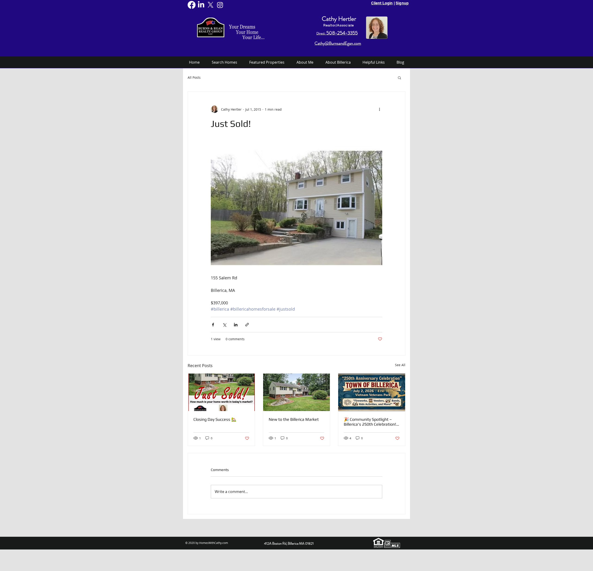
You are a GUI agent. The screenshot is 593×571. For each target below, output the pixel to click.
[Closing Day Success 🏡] (221, 392)
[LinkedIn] (201, 5)
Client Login (382, 3)
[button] (399, 77)
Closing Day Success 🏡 (214, 419)
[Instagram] (220, 5)
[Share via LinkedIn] (235, 324)
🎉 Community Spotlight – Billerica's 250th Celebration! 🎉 (370, 422)
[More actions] (379, 109)
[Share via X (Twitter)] (224, 324)
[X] (210, 5)
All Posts (194, 77)
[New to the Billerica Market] (296, 392)
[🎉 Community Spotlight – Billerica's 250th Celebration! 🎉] (371, 392)
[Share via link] (247, 324)
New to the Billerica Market (294, 419)
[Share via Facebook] (213, 324)
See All (400, 365)
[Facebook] (192, 5)
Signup (402, 3)
